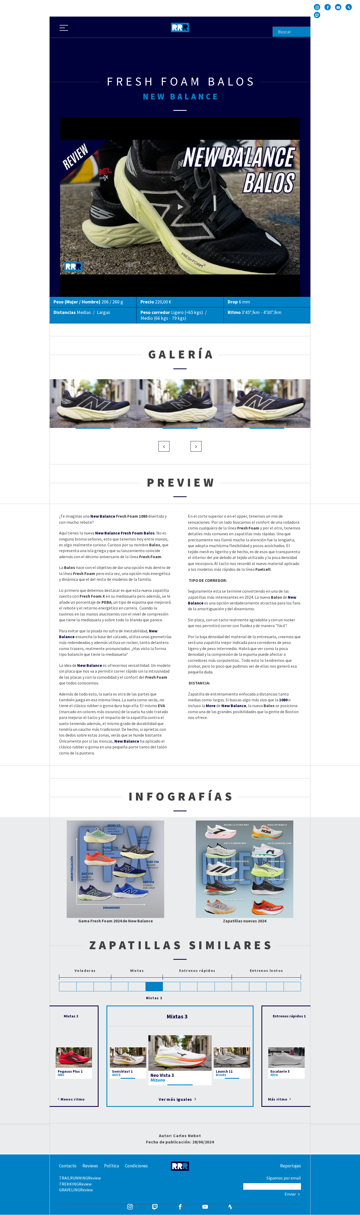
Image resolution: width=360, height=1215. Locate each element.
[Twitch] (317, 15)
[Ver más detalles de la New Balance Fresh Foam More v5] (100, 835)
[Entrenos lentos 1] (240, 986)
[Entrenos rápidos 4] (223, 986)
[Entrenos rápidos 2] (189, 986)
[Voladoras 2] (85, 986)
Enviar (291, 1194)
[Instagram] (317, 7)
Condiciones (136, 1166)
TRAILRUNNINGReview (80, 1178)
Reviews (90, 1166)
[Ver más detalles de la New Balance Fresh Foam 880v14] (130, 891)
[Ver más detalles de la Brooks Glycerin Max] (220, 831)
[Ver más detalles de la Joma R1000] (267, 907)
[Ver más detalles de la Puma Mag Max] (267, 869)
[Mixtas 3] (154, 986)
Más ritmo (278, 1099)
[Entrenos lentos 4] (292, 986)
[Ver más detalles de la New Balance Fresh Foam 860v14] (94, 892)
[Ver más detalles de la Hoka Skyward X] (267, 833)
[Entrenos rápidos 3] (206, 986)
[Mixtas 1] (120, 986)
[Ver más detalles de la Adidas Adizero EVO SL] (221, 869)
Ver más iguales (176, 1099)
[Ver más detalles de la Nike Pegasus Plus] (267, 887)
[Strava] (349, 7)
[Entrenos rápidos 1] (171, 986)
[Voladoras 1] (68, 986)
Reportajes (290, 1166)
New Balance (102, 516)
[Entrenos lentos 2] (258, 986)
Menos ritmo (73, 1099)
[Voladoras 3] (102, 986)
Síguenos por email (283, 1178)
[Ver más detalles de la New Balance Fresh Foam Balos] (137, 851)
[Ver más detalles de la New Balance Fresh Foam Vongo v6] (100, 858)
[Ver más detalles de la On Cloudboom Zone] (267, 850)
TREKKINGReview (75, 1184)
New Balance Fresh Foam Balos (88, 120)
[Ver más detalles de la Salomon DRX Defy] (220, 888)
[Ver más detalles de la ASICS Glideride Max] (221, 850)
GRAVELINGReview (76, 1189)
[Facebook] (327, 7)
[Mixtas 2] (137, 986)
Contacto (67, 1166)
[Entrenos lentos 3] (275, 986)
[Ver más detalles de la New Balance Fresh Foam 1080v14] (131, 870)
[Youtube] (338, 7)
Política (111, 1166)
